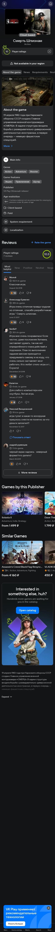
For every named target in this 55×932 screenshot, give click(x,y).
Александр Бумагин (19, 300)
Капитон (13, 383)
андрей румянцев (18, 445)
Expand (14, 368)
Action (27, 44)
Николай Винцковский (20, 409)
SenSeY (13, 329)
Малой (12, 277)
